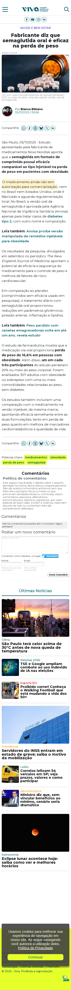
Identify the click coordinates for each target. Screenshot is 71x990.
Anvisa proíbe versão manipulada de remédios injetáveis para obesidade (32, 236)
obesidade (58, 457)
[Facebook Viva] (27, 19)
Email (27, 560)
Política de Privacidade (35, 948)
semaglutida (36, 462)
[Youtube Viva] (33, 19)
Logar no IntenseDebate (50, 556)
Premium (52, 966)
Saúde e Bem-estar (35, 28)
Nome (4, 560)
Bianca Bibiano (32, 109)
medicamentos (36, 457)
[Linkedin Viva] (44, 19)
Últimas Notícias (31, 966)
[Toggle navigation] (5, 9)
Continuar (35, 957)
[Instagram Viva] (39, 19)
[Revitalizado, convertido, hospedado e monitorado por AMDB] (66, 978)
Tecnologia (9, 966)
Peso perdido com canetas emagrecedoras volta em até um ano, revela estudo (34, 330)
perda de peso (13, 462)
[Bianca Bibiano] (6, 111)
